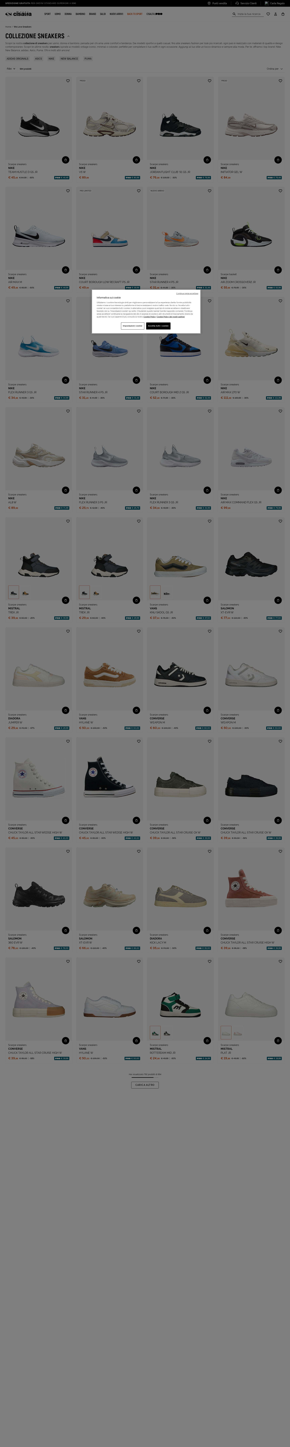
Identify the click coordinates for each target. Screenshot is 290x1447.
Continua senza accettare (187, 293)
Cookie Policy (149, 317)
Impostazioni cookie (132, 326)
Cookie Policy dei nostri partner (171, 317)
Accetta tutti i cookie (158, 326)
